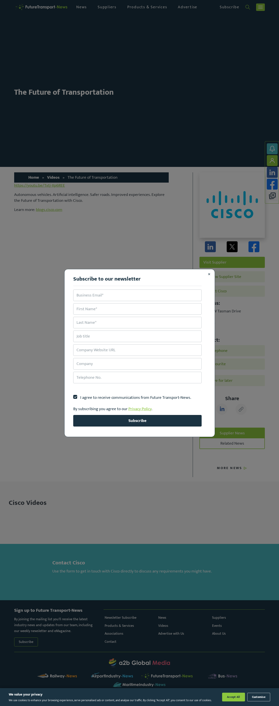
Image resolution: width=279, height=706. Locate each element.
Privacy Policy (139, 408)
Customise (258, 697)
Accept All (233, 697)
